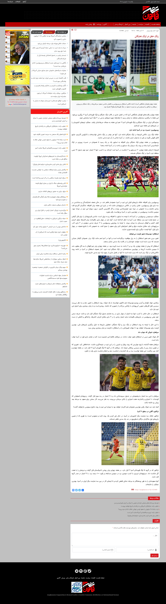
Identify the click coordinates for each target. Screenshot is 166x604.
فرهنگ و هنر (118, 24)
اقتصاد (147, 24)
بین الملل (127, 24)
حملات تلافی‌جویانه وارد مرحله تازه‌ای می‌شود (52, 43)
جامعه (134, 24)
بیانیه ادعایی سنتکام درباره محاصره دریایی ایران (51, 253)
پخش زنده (88, 24)
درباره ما (10, 1)
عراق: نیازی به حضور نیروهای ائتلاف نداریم (52, 191)
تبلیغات (17, 1)
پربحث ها (49, 32)
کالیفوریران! (62, 240)
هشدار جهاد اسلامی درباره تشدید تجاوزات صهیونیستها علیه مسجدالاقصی (53, 277)
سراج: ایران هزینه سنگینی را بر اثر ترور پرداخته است (49, 178)
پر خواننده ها (61, 32)
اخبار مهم (152, 31)
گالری (105, 24)
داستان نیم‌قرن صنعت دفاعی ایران (55, 205)
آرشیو (24, 1)
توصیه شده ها (36, 32)
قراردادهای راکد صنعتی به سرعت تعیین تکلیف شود (49, 134)
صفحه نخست (155, 24)
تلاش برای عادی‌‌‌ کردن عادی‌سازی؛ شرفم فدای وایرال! (49, 164)
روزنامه (99, 24)
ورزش (111, 24)
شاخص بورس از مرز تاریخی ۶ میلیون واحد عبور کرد (49, 226)
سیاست (140, 24)
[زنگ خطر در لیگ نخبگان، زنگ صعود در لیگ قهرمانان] (128, 178)
